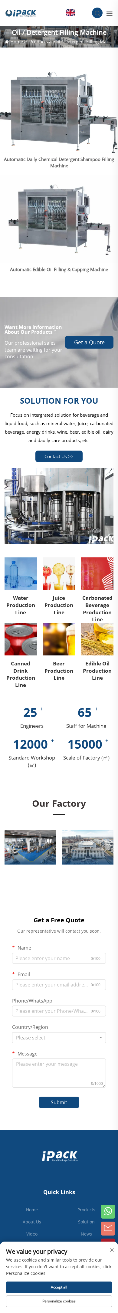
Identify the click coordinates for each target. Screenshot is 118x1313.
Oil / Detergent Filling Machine (86, 41)
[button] (12, 847)
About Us (32, 1222)
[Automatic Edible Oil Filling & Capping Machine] (59, 219)
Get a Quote (89, 342)
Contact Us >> (59, 456)
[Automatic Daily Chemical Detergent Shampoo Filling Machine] (59, 112)
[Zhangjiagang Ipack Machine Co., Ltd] (21, 12)
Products (38, 41)
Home (16, 41)
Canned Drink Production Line (20, 674)
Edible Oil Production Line (97, 670)
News (86, 1234)
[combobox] (59, 1037)
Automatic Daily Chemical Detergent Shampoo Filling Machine (59, 162)
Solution (86, 1222)
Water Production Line (20, 605)
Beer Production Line (58, 670)
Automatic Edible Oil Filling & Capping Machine (59, 269)
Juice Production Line (58, 605)
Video (32, 1234)
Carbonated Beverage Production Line (97, 608)
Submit (59, 1102)
